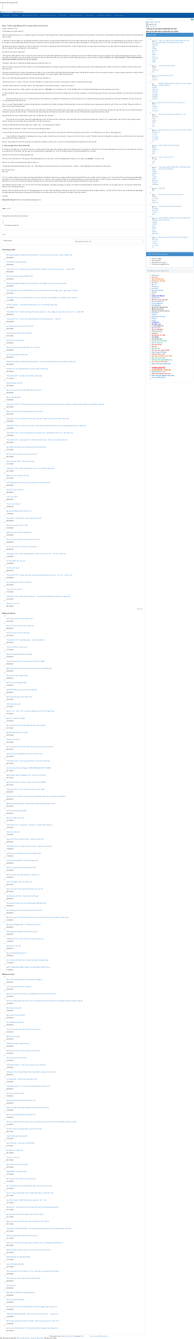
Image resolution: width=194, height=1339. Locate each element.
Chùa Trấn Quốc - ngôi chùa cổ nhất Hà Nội (20, 1143)
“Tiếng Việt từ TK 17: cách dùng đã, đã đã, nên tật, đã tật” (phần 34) (28, 761)
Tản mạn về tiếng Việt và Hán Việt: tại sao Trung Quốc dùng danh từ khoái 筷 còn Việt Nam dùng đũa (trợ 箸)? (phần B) (44, 1001)
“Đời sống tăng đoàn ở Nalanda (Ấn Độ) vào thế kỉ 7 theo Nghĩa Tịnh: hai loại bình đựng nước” (36, 283)
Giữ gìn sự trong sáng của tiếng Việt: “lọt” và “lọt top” (23, 347)
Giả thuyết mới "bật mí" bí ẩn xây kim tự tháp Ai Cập (22, 1051)
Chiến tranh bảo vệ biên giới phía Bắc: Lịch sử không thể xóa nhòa (27, 1107)
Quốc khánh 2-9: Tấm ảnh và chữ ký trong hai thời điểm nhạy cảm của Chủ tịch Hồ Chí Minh (35, 796)
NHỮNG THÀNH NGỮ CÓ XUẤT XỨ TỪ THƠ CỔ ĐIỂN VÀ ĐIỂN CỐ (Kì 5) (175, 84)
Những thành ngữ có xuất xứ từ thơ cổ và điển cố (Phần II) (175, 131)
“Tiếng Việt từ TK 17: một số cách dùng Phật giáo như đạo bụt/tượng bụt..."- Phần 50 (33, 319)
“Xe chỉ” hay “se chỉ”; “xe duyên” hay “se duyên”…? (22, 547)
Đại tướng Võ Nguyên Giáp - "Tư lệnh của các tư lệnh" (23, 924)
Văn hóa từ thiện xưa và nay (15, 818)
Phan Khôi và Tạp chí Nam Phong (17, 675)
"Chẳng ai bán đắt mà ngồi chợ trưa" (18, 1043)
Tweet (4, 234)
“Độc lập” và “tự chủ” (12, 603)
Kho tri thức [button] (89, 15)
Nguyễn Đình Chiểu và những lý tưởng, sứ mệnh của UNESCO (26, 782)
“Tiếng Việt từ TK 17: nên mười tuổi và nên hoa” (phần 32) (24, 939)
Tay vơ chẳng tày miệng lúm (15, 1022)
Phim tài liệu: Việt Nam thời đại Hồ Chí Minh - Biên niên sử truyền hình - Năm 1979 (32, 1321)
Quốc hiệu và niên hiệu (13, 946)
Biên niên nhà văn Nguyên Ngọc (16, 683)
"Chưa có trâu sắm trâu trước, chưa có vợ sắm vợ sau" (23, 1029)
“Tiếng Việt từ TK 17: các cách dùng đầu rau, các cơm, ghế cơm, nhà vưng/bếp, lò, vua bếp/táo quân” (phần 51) (42, 298)
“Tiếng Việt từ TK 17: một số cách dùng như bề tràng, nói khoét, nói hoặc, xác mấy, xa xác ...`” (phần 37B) (40, 269)
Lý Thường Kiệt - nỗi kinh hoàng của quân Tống (21, 1079)
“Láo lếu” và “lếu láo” (13, 1157)
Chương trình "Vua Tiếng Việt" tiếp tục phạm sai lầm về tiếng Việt (27, 369)
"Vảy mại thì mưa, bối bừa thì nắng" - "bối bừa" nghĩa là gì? (25, 839)
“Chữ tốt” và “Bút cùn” (13, 832)
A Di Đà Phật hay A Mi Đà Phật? (16, 262)
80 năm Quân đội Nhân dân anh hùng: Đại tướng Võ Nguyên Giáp (27, 960)
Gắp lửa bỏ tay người (13, 1036)
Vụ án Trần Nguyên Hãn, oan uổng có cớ (19, 882)
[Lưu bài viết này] (142, 28)
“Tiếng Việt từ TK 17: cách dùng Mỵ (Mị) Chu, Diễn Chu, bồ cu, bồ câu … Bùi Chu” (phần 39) (36, 554)
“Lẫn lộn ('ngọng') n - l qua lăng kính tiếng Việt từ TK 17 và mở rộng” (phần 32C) (32, 305)
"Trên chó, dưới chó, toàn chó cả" (16, 647)
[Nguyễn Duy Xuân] (6, 12)
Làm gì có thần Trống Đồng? (15, 1300)
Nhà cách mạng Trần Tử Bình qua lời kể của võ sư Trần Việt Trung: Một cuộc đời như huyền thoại (37, 917)
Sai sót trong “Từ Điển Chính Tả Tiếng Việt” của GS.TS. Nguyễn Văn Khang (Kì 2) (32, 1328)
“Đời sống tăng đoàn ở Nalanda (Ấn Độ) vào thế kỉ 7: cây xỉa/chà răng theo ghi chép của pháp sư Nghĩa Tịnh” (41, 361)
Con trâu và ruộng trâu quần (15, 1093)
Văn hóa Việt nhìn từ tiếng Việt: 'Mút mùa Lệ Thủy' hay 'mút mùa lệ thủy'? (29, 747)
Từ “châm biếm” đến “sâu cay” (16, 561)
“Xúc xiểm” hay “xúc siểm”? (15, 490)
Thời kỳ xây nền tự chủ (13, 704)
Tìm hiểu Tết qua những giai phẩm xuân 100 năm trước (24, 1129)
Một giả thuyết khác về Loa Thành (17, 732)
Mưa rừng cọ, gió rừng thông (15, 1015)
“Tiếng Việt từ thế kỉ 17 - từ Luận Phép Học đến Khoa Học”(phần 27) (28, 1086)
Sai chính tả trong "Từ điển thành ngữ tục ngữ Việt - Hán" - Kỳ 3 (26, 1200)
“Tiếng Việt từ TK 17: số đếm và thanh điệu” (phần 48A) (24, 376)
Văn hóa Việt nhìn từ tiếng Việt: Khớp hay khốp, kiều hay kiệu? (26, 725)
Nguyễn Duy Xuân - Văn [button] (48, 15)
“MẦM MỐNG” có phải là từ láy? (16, 1171)
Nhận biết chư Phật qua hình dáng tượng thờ (20, 1292)
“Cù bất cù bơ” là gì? (12, 568)
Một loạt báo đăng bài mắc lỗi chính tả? (18, 511)
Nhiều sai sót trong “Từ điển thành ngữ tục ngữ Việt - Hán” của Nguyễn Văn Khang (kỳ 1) (34, 1243)
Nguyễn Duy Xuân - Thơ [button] (29, 15)
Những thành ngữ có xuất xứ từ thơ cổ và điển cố (173, 237)
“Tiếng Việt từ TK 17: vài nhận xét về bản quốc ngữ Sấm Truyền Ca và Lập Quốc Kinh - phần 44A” (37, 418)
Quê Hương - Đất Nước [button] (104, 15)
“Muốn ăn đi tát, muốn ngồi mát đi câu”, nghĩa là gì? (22, 875)
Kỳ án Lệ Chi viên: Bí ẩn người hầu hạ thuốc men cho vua (24, 889)
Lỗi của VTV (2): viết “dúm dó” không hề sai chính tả (23, 539)
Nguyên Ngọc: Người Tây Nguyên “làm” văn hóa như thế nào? (26, 775)
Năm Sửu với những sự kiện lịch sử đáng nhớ (20, 1115)
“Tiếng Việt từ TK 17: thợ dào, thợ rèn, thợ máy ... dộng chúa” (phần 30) (29, 846)
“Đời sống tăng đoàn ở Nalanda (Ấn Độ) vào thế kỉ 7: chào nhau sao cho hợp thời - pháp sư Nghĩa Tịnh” (39, 255)
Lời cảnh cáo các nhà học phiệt (16, 1058)
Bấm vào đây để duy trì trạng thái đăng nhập (30, 1338)
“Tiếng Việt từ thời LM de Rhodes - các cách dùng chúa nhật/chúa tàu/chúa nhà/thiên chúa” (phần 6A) (38, 1228)
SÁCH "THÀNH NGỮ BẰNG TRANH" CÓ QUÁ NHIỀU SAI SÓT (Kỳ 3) (28, 967)
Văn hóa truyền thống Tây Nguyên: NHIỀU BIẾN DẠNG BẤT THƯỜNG (28, 768)
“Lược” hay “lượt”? (12, 497)
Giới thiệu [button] (15, 15)
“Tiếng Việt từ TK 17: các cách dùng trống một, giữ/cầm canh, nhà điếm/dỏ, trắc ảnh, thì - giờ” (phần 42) (39, 433)
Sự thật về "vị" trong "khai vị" (15, 340)
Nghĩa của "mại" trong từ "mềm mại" (17, 475)
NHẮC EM (162, 188)
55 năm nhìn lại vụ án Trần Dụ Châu (17, 633)
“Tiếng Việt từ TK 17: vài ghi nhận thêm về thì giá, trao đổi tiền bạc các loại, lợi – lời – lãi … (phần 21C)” (39, 575)
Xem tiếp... (140, 609)
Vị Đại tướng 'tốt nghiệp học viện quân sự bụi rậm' (22, 932)
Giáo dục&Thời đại (157, 301)
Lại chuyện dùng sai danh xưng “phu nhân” (20, 326)
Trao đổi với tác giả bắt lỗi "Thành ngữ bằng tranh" (22, 860)
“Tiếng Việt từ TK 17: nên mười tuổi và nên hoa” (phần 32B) (25, 789)
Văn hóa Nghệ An (157, 303)
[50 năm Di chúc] (151, 26)
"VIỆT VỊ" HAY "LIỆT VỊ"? (166, 157)
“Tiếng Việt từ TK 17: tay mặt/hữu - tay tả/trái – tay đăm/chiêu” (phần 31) (29, 825)
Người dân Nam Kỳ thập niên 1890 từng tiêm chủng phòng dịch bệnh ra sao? (30, 803)
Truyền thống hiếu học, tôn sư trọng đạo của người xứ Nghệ (25, 661)
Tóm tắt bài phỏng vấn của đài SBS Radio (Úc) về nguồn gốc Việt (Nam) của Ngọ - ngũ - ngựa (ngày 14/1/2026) (42, 290)
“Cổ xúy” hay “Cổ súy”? (13, 504)
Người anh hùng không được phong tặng (19, 654)
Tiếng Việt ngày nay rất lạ (14, 383)
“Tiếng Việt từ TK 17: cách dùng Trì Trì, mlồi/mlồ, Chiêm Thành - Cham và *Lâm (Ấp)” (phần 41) (37, 440)
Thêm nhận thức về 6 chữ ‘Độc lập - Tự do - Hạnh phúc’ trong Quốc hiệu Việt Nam (32, 1271)
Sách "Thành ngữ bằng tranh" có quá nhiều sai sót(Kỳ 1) (24, 979)
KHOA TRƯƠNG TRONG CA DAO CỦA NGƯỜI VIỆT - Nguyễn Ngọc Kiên (175, 219)
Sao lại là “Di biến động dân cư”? (16, 953)
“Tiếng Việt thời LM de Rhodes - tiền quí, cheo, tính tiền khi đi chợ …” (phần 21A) (32, 1314)
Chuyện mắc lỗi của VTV (166, 75)
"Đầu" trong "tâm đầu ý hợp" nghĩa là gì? (19, 697)
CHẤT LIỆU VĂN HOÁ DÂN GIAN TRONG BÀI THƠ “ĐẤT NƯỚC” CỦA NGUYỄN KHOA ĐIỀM (174, 41)
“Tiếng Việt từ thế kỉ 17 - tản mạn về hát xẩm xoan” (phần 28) (26, 1065)
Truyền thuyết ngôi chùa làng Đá (16, 1136)
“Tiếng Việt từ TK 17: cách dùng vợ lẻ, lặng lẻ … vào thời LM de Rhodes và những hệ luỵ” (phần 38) (38, 596)
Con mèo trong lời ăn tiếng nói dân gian (18, 582)
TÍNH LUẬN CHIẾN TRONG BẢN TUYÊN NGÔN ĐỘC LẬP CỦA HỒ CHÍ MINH (175, 168)
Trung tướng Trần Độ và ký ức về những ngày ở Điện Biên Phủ (26, 903)
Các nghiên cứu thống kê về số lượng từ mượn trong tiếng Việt (26, 447)
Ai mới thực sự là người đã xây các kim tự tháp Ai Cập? (23, 853)
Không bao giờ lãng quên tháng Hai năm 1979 (21, 1100)
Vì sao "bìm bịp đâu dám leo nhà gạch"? (19, 986)
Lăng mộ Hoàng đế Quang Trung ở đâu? (170, 206)
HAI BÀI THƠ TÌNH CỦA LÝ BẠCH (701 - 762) (172, 114)
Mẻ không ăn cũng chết (13, 1008)
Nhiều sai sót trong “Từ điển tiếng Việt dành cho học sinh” (24, 411)
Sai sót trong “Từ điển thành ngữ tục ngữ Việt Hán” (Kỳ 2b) (25, 1214)
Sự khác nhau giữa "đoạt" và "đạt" (17, 525)
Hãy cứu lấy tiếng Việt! (13, 397)
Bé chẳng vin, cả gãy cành (14, 1150)
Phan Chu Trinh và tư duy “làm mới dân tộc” (20, 626)
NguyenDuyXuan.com (158, 371)
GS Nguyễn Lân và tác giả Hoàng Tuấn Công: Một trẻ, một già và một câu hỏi (31, 1072)
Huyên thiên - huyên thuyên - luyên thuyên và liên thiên (23, 518)
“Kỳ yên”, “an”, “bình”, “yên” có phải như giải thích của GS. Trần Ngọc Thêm (30, 711)
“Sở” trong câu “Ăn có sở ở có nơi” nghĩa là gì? (21, 1179)
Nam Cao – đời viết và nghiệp (15, 718)
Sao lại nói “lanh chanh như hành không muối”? (21, 867)
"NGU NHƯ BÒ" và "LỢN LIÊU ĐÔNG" (18, 1257)
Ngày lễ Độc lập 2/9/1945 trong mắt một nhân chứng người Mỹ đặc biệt (29, 668)
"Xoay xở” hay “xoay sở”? (14, 589)
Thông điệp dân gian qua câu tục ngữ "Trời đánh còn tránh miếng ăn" (28, 482)
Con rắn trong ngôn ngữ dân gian (17, 354)
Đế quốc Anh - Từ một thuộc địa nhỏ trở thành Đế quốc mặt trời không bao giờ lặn (32, 1207)
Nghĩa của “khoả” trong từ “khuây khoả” (19, 532)
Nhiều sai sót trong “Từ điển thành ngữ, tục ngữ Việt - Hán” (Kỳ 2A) (27, 1221)
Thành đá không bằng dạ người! (16, 811)
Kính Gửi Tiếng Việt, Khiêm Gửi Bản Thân (19, 276)
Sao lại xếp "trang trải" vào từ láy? (17, 1164)
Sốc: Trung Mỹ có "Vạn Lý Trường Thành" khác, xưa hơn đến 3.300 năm (29, 1186)
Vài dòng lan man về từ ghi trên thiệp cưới (171, 194)
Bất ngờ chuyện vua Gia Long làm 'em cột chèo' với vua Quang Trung (28, 1250)
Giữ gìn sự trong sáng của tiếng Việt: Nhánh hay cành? (23, 390)
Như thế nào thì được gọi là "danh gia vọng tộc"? (21, 454)
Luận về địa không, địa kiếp (15, 1264)
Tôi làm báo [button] (62, 15)
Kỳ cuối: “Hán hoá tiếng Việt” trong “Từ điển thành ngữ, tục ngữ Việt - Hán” (30, 1193)
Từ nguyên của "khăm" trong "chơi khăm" (19, 333)
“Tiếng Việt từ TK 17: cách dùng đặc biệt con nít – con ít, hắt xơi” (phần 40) (30, 468)
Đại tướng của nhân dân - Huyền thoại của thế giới (22, 896)
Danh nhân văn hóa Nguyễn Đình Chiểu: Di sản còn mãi (24, 754)
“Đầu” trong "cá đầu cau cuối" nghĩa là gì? (19, 618)
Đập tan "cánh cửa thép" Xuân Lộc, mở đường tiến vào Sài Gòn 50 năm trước (31, 994)
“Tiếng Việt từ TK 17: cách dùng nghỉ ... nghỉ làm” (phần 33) (25, 640)
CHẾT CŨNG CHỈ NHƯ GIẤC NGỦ (169, 145)
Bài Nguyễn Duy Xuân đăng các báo (158, 271)
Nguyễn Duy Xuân (68, 1336)
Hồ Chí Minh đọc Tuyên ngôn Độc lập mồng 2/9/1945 (23, 1278)
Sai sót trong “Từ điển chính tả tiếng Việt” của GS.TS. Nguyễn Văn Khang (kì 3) (31, 1307)
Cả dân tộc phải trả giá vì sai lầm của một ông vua (22, 1235)
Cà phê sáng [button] (119, 15)
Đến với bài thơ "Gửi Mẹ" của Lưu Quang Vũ (172, 102)
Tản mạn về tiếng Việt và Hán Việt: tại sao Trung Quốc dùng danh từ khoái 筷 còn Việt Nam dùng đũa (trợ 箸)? (41, 1122)
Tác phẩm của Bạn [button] (76, 15)
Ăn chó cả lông (11, 1285)
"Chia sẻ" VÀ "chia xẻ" (13, 739)
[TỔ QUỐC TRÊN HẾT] (153, 22)
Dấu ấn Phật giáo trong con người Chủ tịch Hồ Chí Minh (24, 910)
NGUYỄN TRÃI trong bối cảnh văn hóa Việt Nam (21, 690)
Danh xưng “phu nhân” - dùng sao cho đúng (20, 461)
